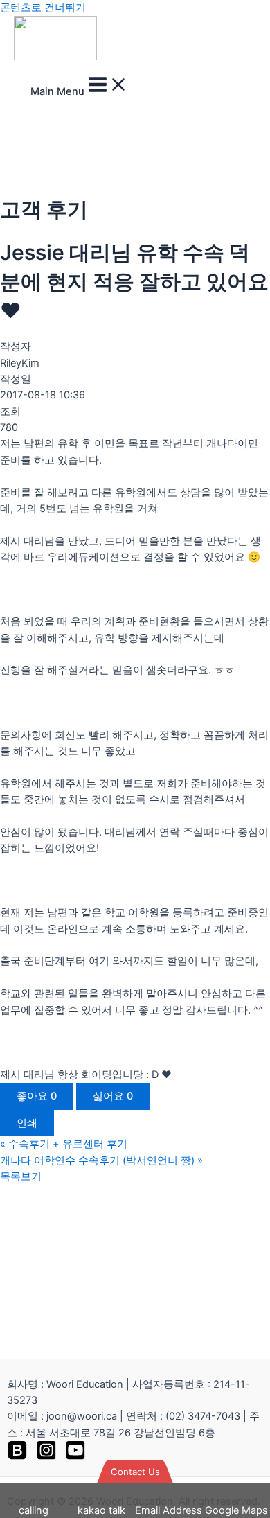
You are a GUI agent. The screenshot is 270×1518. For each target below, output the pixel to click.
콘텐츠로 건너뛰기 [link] (43, 7)
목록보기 (21, 1176)
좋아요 (37, 1096)
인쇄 (27, 1123)
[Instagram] (46, 1457)
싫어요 (113, 1096)
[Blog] (17, 1457)
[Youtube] (75, 1457)
